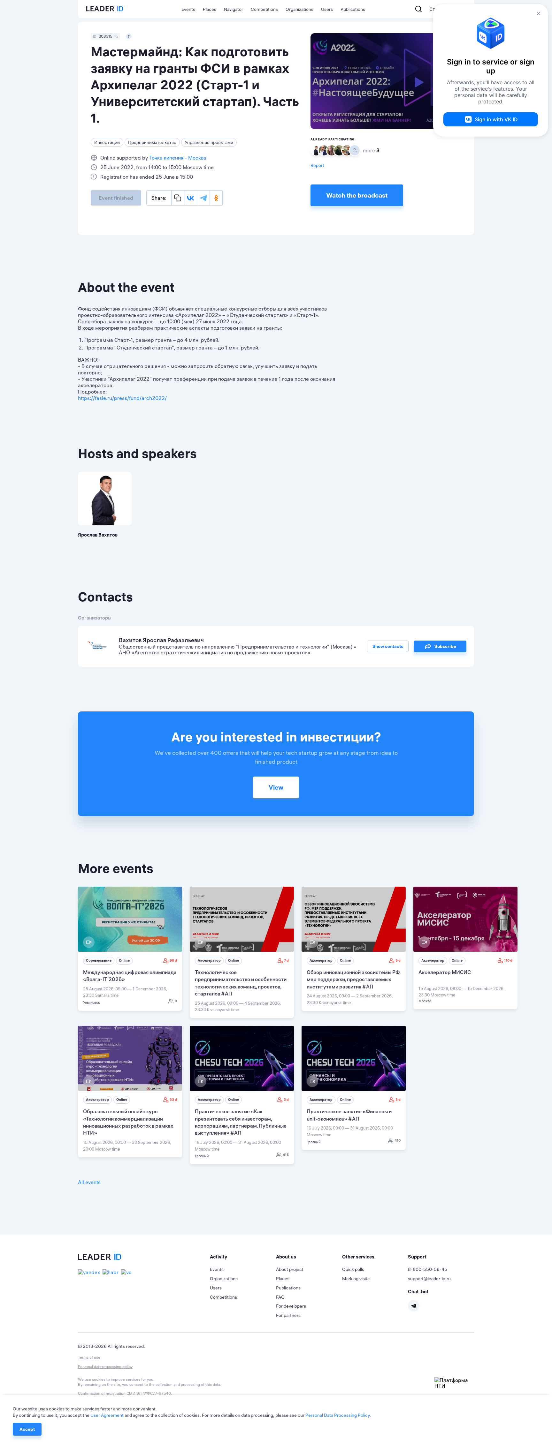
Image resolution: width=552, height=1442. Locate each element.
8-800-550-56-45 (427, 1269)
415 (286, 1155)
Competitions (264, 9)
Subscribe (445, 646)
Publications (353, 9)
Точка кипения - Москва (177, 157)
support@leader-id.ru (429, 1278)
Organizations (299, 9)
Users (327, 9)
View (276, 787)
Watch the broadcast (356, 195)
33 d (173, 1099)
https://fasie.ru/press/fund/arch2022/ (122, 398)
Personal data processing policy (105, 1366)
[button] (243, 1257)
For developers (291, 1306)
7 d (286, 960)
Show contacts (387, 646)
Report (317, 165)
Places (209, 9)
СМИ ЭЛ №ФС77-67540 (148, 1393)
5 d (398, 960)
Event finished (116, 198)
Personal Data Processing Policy (337, 1415)
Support (417, 1257)
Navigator (233, 9)
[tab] (243, 1257)
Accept (27, 1429)
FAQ (280, 1297)
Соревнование (98, 960)
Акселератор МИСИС (444, 972)
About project (289, 1269)
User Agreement (107, 1415)
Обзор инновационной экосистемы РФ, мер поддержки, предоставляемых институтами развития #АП (353, 979)
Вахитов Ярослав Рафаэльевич (161, 640)
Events (188, 9)
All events (89, 1182)
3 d (286, 1099)
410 (398, 1140)
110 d (508, 960)
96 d (173, 960)
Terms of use (89, 1357)
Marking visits (356, 1278)
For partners (288, 1315)
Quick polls (353, 1269)
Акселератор (209, 960)
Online (124, 960)
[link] (130, 949)
